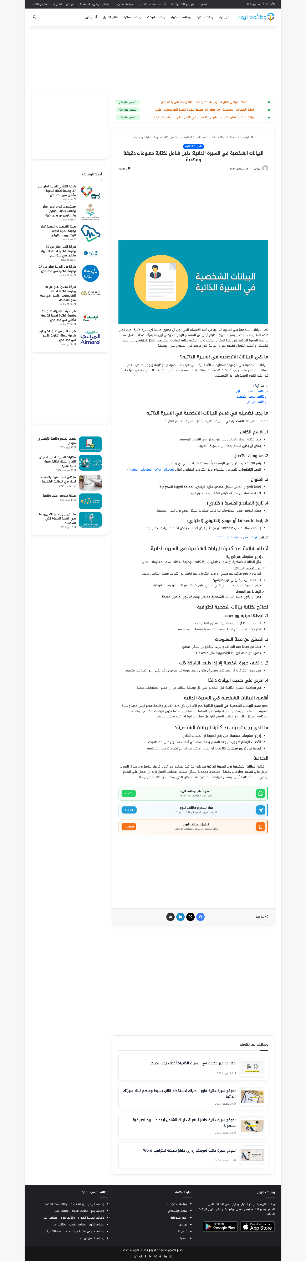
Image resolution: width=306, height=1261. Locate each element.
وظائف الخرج (96, 1224)
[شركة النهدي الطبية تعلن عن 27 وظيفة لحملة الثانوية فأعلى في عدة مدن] (90, 193)
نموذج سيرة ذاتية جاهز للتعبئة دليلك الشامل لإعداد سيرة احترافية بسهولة (184, 1123)
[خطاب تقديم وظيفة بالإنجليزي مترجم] (90, 444)
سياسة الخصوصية (123, 4)
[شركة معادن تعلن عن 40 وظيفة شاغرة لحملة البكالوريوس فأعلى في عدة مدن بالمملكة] (90, 293)
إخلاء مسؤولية (178, 1217)
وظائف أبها (50, 1217)
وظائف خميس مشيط (91, 1231)
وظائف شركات (156, 17)
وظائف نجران (58, 1224)
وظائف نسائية (132, 17)
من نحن (70, 4)
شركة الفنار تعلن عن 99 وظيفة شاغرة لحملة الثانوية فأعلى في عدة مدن (58, 251)
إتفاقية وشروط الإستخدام (93, 4)
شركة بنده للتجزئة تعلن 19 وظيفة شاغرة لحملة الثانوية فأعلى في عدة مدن (58, 315)
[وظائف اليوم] (255, 17)
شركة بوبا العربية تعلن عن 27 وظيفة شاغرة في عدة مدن (57, 269)
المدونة (203, 4)
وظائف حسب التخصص (251, 396)
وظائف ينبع (97, 1210)
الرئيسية (224, 17)
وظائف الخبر (61, 1210)
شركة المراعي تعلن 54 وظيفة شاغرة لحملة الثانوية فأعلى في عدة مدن (57, 335)
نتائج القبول (110, 17)
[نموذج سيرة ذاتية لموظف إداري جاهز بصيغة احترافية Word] (252, 1155)
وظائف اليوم (140, 1249)
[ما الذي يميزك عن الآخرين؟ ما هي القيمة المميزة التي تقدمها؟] (90, 520)
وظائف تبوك (67, 1217)
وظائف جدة (77, 1204)
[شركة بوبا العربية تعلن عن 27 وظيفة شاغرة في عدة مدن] (90, 273)
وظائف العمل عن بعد (91, 1238)
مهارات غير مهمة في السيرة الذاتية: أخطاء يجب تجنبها (192, 1063)
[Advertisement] (153, 59)
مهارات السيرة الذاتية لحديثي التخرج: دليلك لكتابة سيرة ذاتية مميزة (57, 461)
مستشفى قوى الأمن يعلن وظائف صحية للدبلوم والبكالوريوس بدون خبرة (59, 211)
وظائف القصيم (77, 1224)
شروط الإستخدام (177, 1210)
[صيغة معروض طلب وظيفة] (90, 501)
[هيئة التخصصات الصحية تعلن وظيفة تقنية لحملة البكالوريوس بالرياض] (90, 233)
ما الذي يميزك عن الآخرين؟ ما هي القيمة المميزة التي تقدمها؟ (57, 518)
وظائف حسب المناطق (251, 391)
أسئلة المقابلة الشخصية (152, 4)
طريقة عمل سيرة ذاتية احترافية (236, 537)
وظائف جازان (51, 1231)
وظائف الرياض (256, 402)
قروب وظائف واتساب (182, 4)
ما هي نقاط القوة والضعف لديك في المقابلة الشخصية (58, 479)
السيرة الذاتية (193, 146)
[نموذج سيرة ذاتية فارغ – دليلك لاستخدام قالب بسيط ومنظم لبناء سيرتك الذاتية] (252, 1097)
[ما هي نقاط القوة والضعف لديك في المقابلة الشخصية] (90, 483)
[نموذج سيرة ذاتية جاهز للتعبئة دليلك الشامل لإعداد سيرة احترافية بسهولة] (252, 1126)
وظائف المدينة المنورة (91, 1217)
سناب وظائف (40, 4)
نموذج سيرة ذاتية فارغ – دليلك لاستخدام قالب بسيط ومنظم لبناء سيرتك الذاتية (179, 1093)
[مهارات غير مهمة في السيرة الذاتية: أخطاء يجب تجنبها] (252, 1068)
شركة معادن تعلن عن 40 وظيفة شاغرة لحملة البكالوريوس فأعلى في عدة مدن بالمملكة (58, 293)
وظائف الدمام (80, 1210)
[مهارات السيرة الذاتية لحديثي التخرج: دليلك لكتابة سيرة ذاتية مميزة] (90, 463)
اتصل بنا (57, 4)
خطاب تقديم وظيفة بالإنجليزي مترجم (57, 441)
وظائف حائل (69, 1231)
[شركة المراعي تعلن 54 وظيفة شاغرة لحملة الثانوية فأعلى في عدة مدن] (90, 337)
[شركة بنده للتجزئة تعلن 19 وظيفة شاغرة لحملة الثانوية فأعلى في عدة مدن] (90, 317)
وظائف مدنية (205, 17)
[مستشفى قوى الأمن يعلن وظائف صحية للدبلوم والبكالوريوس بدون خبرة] (90, 213)
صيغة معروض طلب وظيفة (59, 495)
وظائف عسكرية (181, 17)
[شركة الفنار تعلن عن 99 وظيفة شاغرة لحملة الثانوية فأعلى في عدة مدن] (90, 253)
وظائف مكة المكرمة (55, 1204)
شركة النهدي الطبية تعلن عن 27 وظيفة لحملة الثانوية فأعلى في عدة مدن (57, 191)
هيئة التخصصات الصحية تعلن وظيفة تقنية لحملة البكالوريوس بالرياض (58, 231)
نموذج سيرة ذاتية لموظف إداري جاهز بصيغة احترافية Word (189, 1150)
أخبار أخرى (91, 17)
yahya (257, 168)
